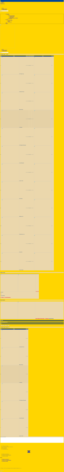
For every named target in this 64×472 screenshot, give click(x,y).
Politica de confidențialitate (6, 460)
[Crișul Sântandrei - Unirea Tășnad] (43, 269)
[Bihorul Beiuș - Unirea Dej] (43, 109)
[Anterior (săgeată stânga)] (0, 471)
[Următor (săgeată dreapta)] (1, 471)
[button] (28, 457)
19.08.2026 (37, 291)
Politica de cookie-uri (5, 459)
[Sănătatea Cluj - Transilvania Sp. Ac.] (43, 216)
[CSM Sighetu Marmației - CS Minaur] (43, 127)
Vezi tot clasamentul (3, 436)
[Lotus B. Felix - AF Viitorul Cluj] (43, 73)
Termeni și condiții (5, 461)
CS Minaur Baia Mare (2, 3)
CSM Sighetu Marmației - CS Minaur (42, 318)
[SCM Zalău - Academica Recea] (43, 91)
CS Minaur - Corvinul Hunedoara (5, 297)
